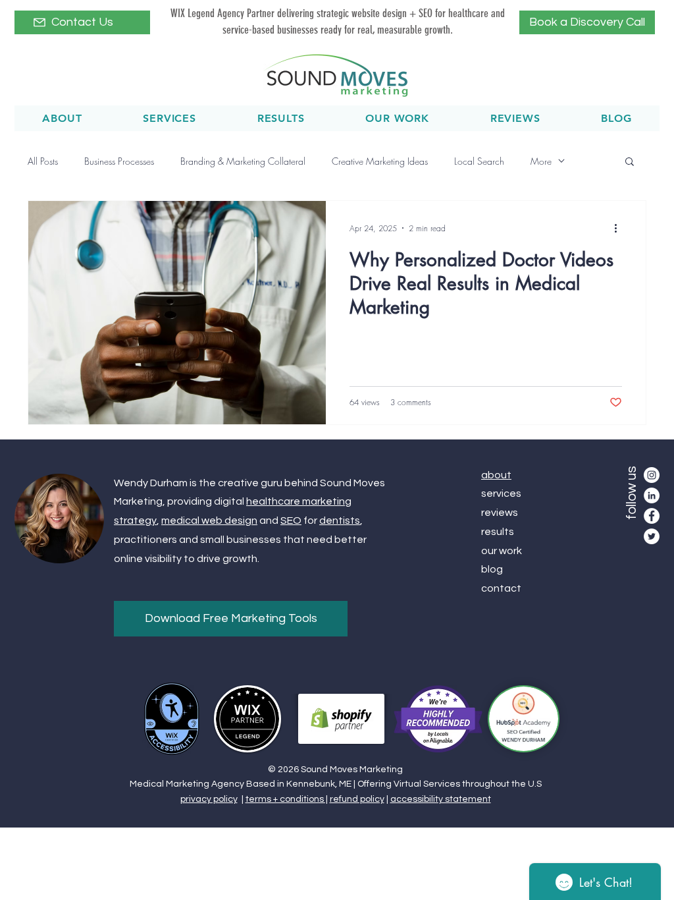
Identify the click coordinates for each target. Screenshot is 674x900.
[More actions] (620, 228)
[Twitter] (652, 536)
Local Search (479, 161)
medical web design (209, 520)
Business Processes (119, 161)
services (501, 493)
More (541, 161)
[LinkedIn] (652, 495)
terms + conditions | (287, 799)
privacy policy (209, 799)
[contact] (39, 22)
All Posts (43, 161)
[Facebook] (652, 516)
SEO (290, 520)
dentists (339, 520)
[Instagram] (652, 475)
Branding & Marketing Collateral (242, 161)
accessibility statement (440, 799)
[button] (629, 162)
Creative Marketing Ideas (380, 161)
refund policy (357, 799)
